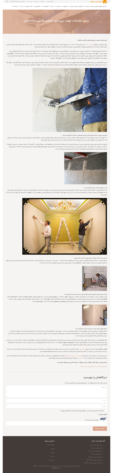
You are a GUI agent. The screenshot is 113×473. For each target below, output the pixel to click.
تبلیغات (52, 452)
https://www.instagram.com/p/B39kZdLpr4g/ (93, 367)
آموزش (53, 448)
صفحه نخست (51, 445)
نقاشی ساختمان (88, 44)
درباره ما (52, 456)
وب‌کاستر (54, 468)
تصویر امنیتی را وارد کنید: (92, 420)
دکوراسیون (82, 349)
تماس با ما (51, 460)
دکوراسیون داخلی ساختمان (74, 356)
